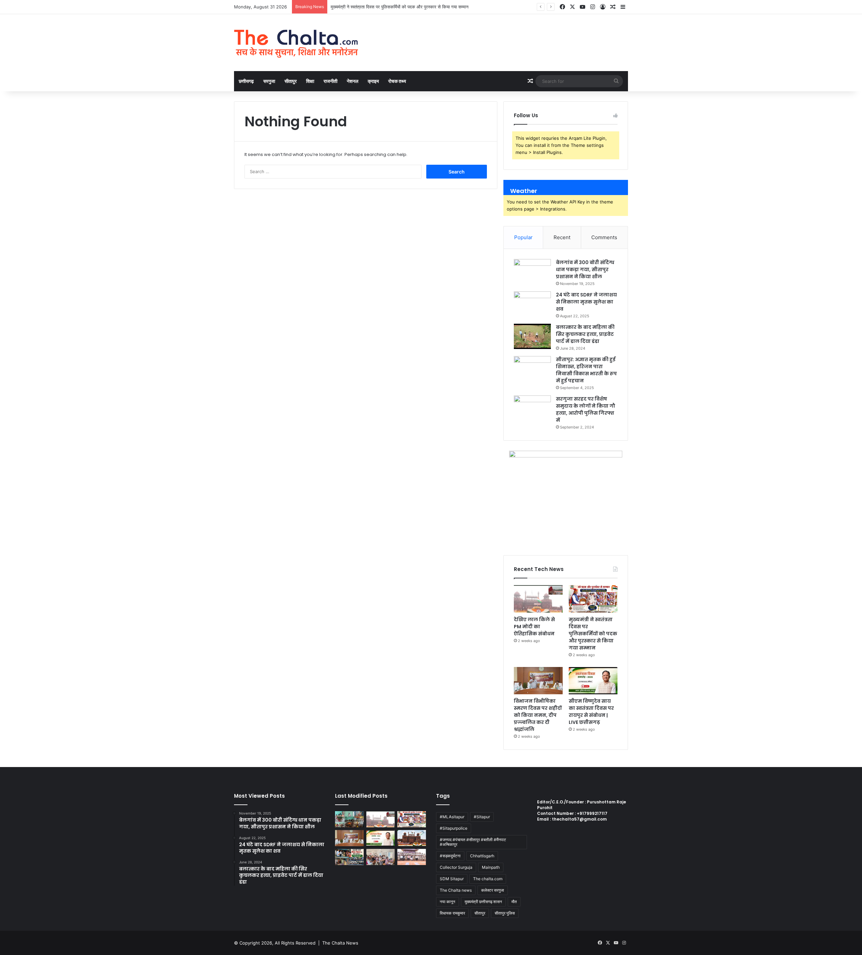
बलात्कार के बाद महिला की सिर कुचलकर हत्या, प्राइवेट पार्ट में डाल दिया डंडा (585, 334)
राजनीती (330, 81)
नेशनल (352, 81)
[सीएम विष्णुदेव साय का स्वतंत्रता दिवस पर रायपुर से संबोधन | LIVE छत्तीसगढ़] (593, 681)
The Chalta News (340, 943)
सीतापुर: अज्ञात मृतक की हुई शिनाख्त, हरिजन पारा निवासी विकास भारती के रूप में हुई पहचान (586, 370)
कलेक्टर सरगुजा (492, 890)
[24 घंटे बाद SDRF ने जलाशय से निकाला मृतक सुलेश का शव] (532, 304)
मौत (514, 901)
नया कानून (447, 901)
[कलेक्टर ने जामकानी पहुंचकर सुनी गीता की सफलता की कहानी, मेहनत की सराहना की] (349, 857)
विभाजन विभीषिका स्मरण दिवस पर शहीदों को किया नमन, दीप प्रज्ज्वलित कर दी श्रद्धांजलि (538, 715)
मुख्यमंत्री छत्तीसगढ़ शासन (483, 901)
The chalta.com (487, 878)
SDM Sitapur (452, 878)
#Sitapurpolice (453, 828)
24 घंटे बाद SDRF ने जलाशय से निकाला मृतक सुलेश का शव (586, 301)
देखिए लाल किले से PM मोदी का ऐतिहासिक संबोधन (534, 626)
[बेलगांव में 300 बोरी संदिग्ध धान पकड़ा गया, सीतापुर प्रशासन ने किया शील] (532, 271)
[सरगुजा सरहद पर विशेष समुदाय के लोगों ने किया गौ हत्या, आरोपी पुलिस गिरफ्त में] (532, 408)
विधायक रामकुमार (452, 913)
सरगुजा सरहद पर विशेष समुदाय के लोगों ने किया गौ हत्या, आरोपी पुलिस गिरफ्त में (585, 409)
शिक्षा (310, 81)
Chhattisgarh (482, 855)
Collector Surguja (456, 867)
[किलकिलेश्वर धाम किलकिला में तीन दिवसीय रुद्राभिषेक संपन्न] (349, 819)
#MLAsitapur (452, 816)
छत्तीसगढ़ (246, 81)
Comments (604, 237)
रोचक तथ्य (397, 81)
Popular (523, 237)
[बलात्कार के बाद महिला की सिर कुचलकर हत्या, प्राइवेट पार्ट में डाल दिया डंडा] (532, 336)
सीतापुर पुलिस (505, 913)
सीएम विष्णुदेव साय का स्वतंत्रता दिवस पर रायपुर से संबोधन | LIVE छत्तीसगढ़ (591, 712)
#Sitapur (482, 816)
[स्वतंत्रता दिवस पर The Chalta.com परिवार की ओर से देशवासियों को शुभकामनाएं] (411, 838)
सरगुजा (269, 81)
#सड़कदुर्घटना (450, 855)
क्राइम (373, 81)
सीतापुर (291, 81)
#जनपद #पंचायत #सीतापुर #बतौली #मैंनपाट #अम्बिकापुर (473, 842)
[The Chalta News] (296, 43)
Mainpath (491, 867)
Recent (562, 237)
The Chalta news (456, 890)
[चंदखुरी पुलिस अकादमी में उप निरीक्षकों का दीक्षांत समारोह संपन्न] (411, 857)
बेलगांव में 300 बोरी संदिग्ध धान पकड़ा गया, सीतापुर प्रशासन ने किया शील (585, 269)
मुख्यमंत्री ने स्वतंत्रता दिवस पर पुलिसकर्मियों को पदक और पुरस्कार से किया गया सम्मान (399, 6)
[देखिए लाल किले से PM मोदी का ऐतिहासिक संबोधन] (538, 599)
